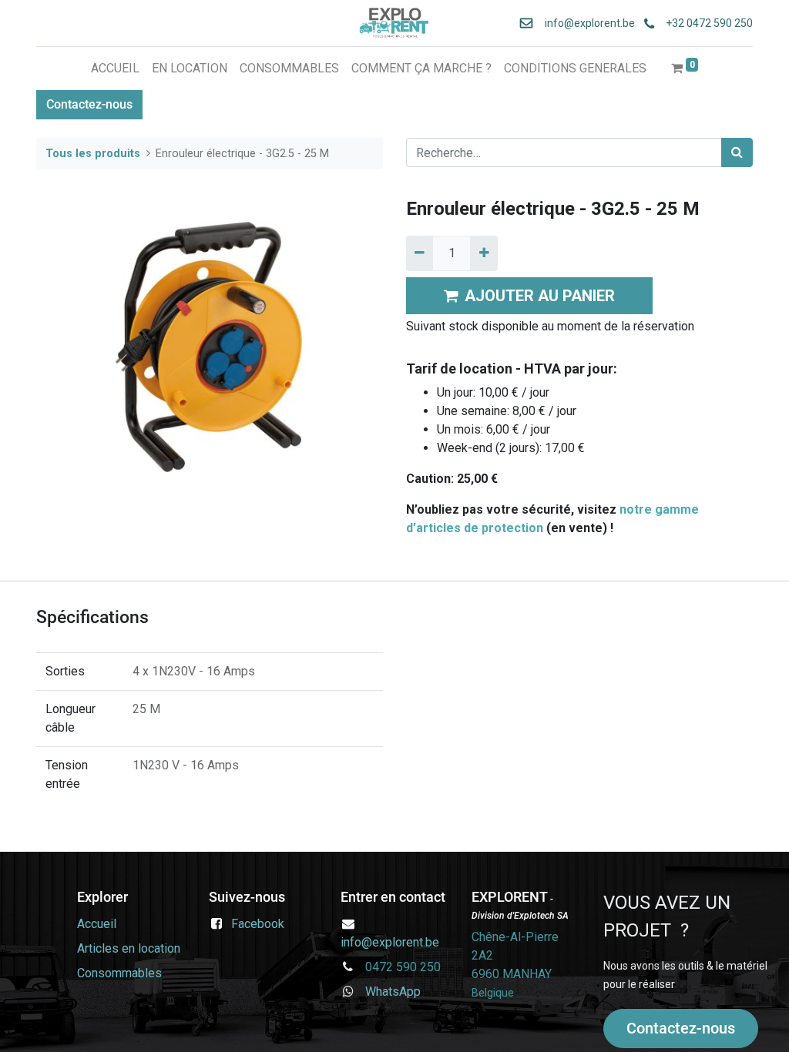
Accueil (98, 923)
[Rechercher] (737, 152)
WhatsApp (388, 991)
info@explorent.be (585, 23)
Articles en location (130, 948)
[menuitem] (115, 68)
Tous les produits (92, 153)
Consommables (119, 973)
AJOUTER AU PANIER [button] (540, 295)
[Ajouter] (483, 253)
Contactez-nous (89, 104)
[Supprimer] (419, 253)
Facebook (257, 923)
